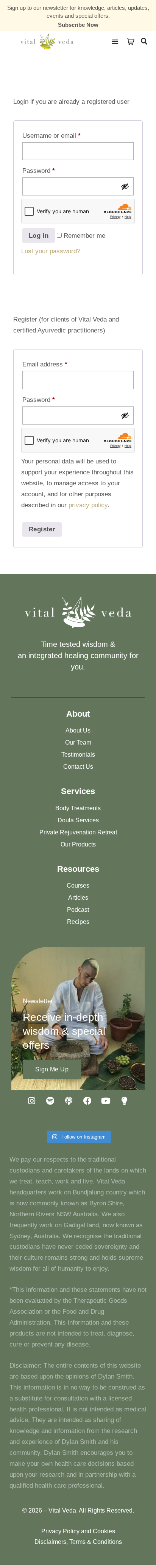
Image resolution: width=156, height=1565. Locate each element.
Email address (44, 364)
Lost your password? (50, 251)
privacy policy (88, 505)
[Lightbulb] (124, 1101)
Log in (38, 235)
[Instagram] (31, 1101)
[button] (115, 41)
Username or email (51, 135)
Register (42, 529)
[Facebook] (87, 1101)
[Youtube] (106, 1101)
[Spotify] (50, 1101)
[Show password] (125, 186)
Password (38, 170)
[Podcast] (69, 1101)
